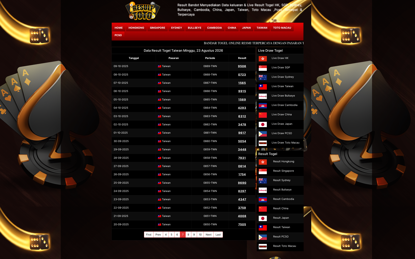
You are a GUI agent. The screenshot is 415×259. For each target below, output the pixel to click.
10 (200, 234)
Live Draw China (282, 114)
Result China (280, 208)
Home (119, 27)
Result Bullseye (282, 189)
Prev (158, 234)
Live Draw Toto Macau (285, 142)
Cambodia (214, 27)
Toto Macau (282, 27)
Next (209, 234)
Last (218, 234)
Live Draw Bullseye (283, 95)
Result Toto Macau (284, 245)
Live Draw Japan (282, 123)
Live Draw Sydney (283, 76)
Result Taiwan (281, 227)
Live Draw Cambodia (284, 105)
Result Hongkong (283, 161)
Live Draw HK (280, 58)
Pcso (118, 35)
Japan (246, 27)
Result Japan (281, 217)
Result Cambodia (283, 199)
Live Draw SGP (281, 67)
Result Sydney (281, 180)
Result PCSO (281, 236)
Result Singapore (283, 170)
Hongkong (136, 27)
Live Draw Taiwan (282, 86)
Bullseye (194, 27)
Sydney (176, 27)
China (232, 27)
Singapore (157, 27)
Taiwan (262, 27)
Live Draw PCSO (282, 133)
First (148, 234)
